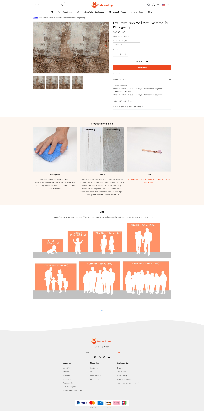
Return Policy (122, 372)
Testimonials (68, 383)
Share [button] (118, 74)
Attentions (67, 379)
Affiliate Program (69, 387)
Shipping (120, 368)
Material (66, 372)
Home (35, 18)
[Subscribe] (118, 352)
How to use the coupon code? (128, 383)
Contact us (94, 368)
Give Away (67, 375)
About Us (66, 368)
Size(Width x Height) (120, 41)
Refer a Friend (95, 375)
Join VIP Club (95, 379)
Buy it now (142, 68)
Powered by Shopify (108, 408)
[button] (106, 47)
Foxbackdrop (98, 408)
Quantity (116, 50)
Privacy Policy (122, 375)
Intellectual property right (72, 390)
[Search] (62, 4)
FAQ (91, 372)
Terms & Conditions (124, 379)
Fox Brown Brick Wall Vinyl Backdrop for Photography (62, 18)
